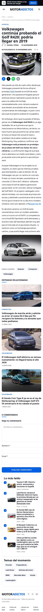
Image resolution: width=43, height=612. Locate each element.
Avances (10, 17)
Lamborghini (10, 580)
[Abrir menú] (4, 9)
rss (37, 594)
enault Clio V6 (35, 203)
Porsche (9, 565)
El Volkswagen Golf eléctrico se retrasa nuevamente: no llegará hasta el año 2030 (21, 360)
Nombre (6, 445)
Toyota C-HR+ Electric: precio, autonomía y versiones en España (26, 484)
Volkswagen (8, 274)
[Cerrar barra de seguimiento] (39, 3)
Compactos (32, 269)
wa (13, 79)
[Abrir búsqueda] (39, 9)
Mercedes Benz (19, 575)
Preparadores (21, 565)
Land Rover (10, 570)
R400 (12, 91)
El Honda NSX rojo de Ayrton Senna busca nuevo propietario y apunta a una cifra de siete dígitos (26, 514)
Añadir (33, 3)
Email (5, 456)
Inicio (3, 17)
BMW (7, 575)
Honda (32, 575)
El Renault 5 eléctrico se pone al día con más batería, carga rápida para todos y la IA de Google (28, 528)
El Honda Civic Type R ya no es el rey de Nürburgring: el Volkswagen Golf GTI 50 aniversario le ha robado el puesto (21, 401)
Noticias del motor (26, 570)
